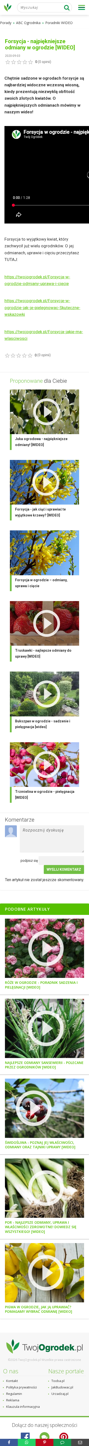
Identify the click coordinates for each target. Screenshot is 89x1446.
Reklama (12, 1400)
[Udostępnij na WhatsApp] (27, 1442)
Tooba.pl (58, 1381)
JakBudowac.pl (62, 1387)
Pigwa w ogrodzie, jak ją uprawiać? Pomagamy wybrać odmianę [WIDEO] (38, 1309)
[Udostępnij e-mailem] (80, 1442)
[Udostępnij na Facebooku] (9, 1442)
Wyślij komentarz (64, 869)
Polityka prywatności (21, 1387)
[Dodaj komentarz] (62, 1442)
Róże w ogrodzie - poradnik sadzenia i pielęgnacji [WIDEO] (41, 984)
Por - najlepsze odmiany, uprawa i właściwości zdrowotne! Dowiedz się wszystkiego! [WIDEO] (40, 1227)
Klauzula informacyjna (23, 1406)
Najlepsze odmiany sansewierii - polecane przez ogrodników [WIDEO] (44, 1064)
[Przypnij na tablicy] (44, 1442)
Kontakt (12, 1381)
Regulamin (14, 1393)
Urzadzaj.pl (59, 1393)
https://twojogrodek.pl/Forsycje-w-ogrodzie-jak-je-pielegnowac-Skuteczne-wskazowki (42, 307)
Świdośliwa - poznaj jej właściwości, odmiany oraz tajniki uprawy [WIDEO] (40, 1144)
